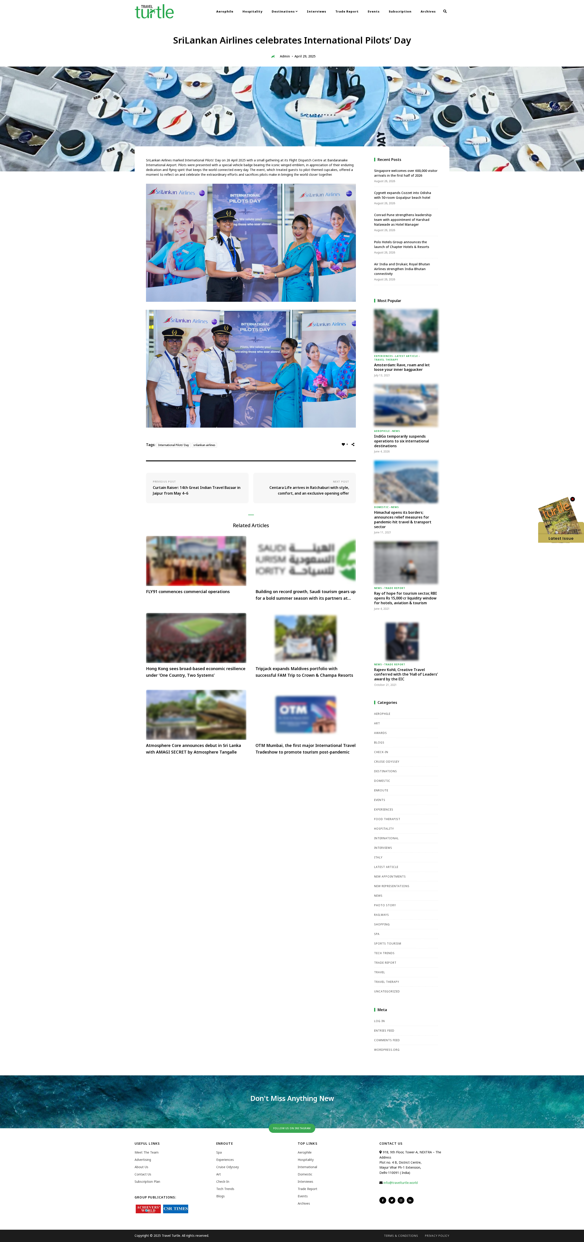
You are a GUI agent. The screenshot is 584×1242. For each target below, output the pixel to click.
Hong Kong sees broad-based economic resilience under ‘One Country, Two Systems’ (195, 672)
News (396, 431)
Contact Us (143, 1174)
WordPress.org (387, 1050)
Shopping (382, 924)
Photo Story (385, 905)
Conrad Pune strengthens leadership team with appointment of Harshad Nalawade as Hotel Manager (403, 220)
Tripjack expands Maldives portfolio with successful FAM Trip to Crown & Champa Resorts (304, 672)
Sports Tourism (387, 943)
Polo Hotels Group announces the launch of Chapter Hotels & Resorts (401, 244)
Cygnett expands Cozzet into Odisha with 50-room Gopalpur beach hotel (402, 195)
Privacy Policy (437, 1236)
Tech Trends (384, 953)
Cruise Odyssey (386, 762)
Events (374, 11)
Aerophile (224, 11)
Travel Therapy (386, 359)
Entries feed (384, 1031)
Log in (379, 1021)
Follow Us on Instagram (292, 1128)
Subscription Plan (147, 1181)
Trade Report (347, 11)
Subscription (400, 11)
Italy (378, 857)
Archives (428, 11)
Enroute (381, 790)
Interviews (316, 11)
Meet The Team (147, 1152)
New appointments (390, 876)
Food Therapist (387, 819)
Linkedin (410, 1200)
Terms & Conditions (401, 1236)
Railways (381, 915)
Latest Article (406, 356)
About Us (141, 1167)
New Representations (391, 886)
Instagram (401, 1200)
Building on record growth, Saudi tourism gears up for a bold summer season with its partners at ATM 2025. (306, 595)
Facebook (382, 1200)
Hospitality (252, 11)
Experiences (383, 356)
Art (377, 723)
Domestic (381, 507)
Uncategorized (387, 991)
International (386, 838)
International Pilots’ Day (173, 445)
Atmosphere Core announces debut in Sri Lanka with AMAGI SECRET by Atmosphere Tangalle (193, 749)
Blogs (379, 742)
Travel (379, 972)
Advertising (143, 1159)
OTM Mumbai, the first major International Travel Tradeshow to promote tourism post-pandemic (306, 749)
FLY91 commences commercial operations (188, 591)
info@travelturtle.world (400, 1182)
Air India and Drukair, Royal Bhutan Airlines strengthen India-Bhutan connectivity (402, 269)
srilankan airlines (204, 445)
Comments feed (387, 1040)
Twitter (391, 1200)
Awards (380, 733)
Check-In (381, 752)
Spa (377, 934)
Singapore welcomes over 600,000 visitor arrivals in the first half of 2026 (406, 173)
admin (285, 56)
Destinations (284, 11)
